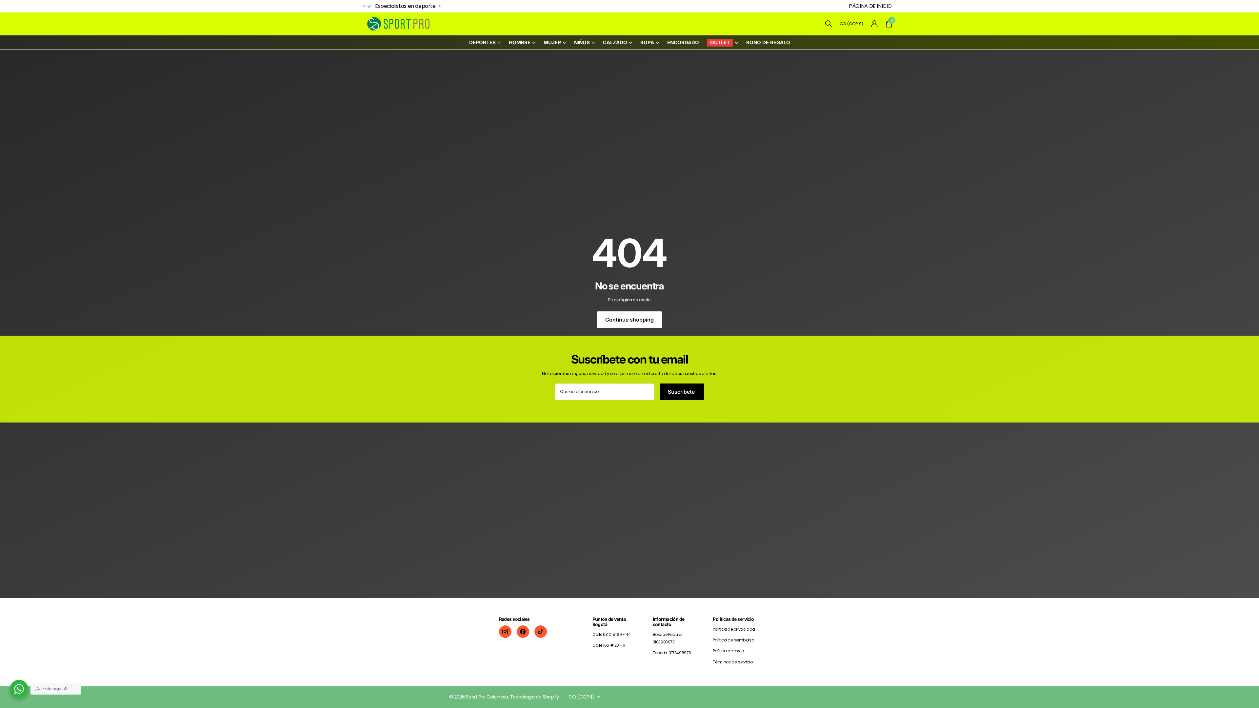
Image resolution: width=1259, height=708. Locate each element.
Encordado (683, 42)
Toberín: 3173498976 (672, 653)
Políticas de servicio (733, 619)
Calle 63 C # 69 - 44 (611, 634)
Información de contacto (669, 621)
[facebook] (523, 631)
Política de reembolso (733, 640)
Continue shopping (629, 319)
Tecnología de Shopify (534, 697)
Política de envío (728, 651)
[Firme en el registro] (874, 23)
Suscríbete (682, 391)
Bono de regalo (768, 42)
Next (435, 6)
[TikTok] (540, 631)
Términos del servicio (732, 662)
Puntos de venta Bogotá (609, 621)
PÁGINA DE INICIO (870, 6)
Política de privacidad (734, 629)
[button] (364, 6)
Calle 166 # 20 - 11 (609, 645)
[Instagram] (505, 631)
